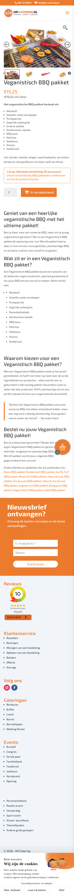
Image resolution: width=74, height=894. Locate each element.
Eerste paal (13, 756)
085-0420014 (24, 2)
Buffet (10, 709)
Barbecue (12, 704)
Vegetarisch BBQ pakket (33, 485)
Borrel (10, 719)
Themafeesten (15, 825)
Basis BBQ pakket (14, 472)
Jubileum (11, 771)
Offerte (10, 662)
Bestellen (12, 638)
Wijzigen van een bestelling (23, 647)
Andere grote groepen (19, 830)
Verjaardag (13, 810)
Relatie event (14, 805)
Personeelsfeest (16, 800)
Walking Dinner (15, 729)
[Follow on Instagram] (7, 688)
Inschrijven (35, 564)
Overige (11, 667)
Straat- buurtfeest (17, 820)
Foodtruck (12, 766)
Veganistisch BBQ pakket (28, 490)
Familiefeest (14, 761)
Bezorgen (12, 642)
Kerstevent (13, 776)
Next (69, 73)
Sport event (13, 815)
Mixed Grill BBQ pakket (32, 476)
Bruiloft (11, 746)
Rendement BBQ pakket (40, 472)
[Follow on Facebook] (14, 688)
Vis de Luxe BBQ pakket (27, 481)
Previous (4, 73)
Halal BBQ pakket (54, 490)
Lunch (10, 714)
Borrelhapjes (14, 724)
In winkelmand (42, 192)
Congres (11, 751)
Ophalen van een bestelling (22, 652)
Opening (11, 781)
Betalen (11, 657)
